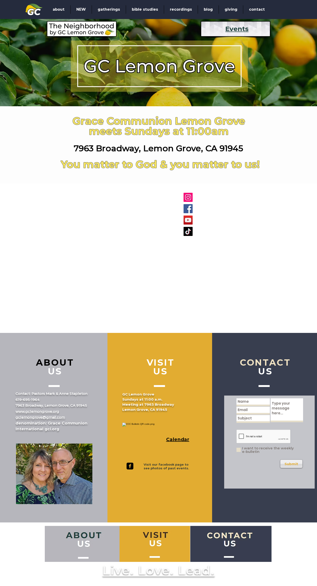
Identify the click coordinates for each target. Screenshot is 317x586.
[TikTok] (188, 231)
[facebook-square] (129, 466)
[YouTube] (188, 220)
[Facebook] (188, 208)
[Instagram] (188, 197)
